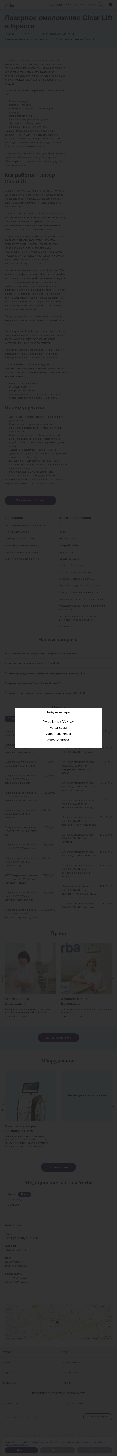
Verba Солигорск (58, 739)
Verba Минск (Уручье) (58, 721)
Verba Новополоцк (58, 733)
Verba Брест (58, 727)
